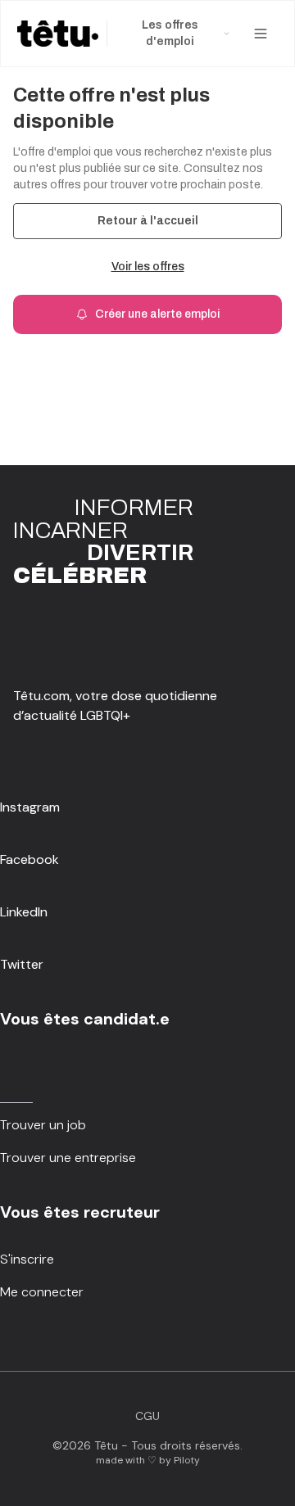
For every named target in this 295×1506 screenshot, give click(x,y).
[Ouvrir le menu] (260, 33)
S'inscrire (27, 1259)
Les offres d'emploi (170, 33)
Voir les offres (147, 266)
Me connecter (42, 1291)
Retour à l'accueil (148, 221)
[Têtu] (57, 33)
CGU (147, 1416)
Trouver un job (43, 1124)
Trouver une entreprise (68, 1157)
